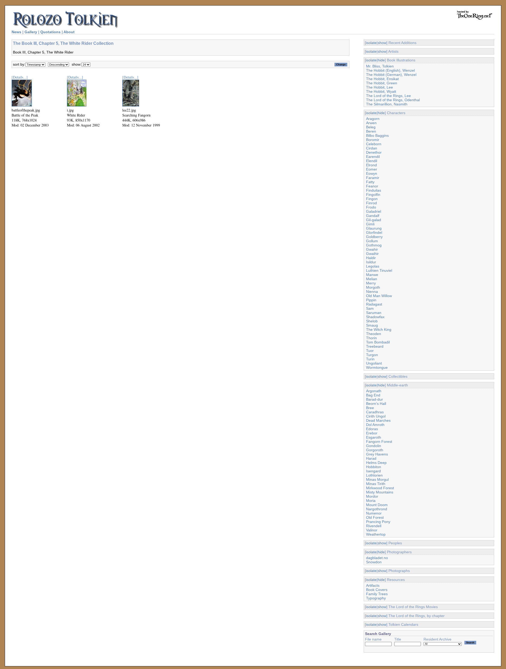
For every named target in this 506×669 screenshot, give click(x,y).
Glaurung (374, 228)
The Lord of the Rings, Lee (388, 96)
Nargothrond (376, 509)
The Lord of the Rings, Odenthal (393, 100)
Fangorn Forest (379, 441)
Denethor (374, 152)
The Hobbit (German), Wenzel (391, 74)
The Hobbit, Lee (379, 87)
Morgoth (373, 287)
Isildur (371, 262)
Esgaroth (373, 437)
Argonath (373, 391)
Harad (371, 458)
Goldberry (374, 237)
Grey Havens (377, 454)
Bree (370, 408)
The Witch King (378, 329)
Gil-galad (373, 220)
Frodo (371, 207)
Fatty (370, 182)
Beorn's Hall (376, 403)
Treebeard (374, 346)
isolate (371, 43)
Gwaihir (372, 253)
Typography (376, 598)
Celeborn (373, 144)
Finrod (371, 203)
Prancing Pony (378, 522)
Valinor (371, 530)
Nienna (372, 291)
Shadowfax (375, 317)
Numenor (374, 513)
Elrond (371, 165)
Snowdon (374, 562)
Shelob (372, 321)
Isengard (373, 471)
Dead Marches (378, 420)
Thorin (371, 338)
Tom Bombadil (378, 342)
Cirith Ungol (376, 416)
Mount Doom (377, 505)
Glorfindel (374, 232)
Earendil (373, 156)
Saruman (373, 313)
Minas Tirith (375, 484)
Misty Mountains (379, 492)
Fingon (372, 199)
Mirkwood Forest (380, 488)
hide (381, 60)
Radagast (374, 304)
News (16, 32)
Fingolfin (373, 194)
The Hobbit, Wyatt (381, 91)
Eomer (371, 169)
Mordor (372, 496)
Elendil (371, 161)
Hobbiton (373, 467)
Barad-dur (374, 399)
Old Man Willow (379, 296)
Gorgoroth (374, 450)
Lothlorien (374, 475)
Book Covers (376, 590)
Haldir (371, 258)
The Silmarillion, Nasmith (386, 104)
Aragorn (373, 119)
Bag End (373, 395)
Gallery (31, 32)
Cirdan (371, 148)
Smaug (372, 325)
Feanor (372, 186)
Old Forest (375, 517)
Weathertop (376, 534)
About (69, 32)
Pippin (371, 300)
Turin (370, 359)
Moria (371, 500)
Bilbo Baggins (377, 135)
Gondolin (373, 446)
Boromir (372, 140)
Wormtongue (377, 367)
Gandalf (372, 216)
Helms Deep (376, 462)
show (382, 43)
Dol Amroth (375, 425)
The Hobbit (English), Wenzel (390, 70)
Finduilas (373, 190)
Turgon (372, 355)
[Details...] (20, 77)
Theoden (373, 334)
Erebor (371, 433)
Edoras (372, 429)
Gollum (372, 241)
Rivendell (373, 526)
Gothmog (374, 245)
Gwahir (372, 249)
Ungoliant (374, 363)
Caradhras (375, 412)
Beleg (371, 127)
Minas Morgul (377, 479)
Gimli (370, 224)
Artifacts (373, 585)
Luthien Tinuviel (379, 270)
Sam (370, 308)
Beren (371, 131)
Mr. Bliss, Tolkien (380, 66)
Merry (371, 283)
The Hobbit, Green (381, 83)
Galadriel (373, 211)
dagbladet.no (377, 558)
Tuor (370, 350)
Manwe (372, 275)
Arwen (371, 123)
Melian (371, 279)
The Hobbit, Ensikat (382, 79)
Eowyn (371, 173)
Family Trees (377, 594)
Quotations (50, 32)
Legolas (372, 266)
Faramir (372, 178)
